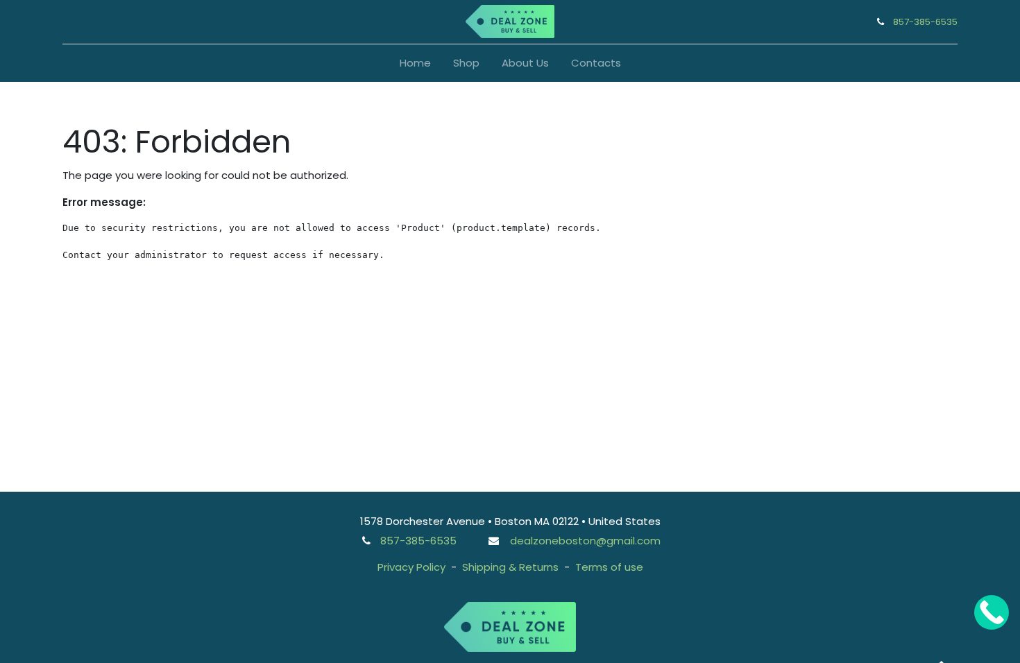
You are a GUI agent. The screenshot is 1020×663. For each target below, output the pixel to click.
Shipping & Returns (510, 567)
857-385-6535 (925, 21)
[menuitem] (415, 63)
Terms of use (609, 567)
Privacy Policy (411, 567)
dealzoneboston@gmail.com (585, 540)
